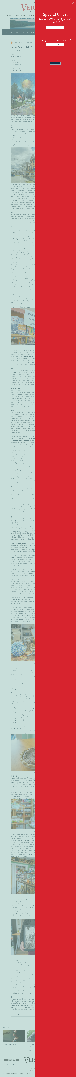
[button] (73, 2)
